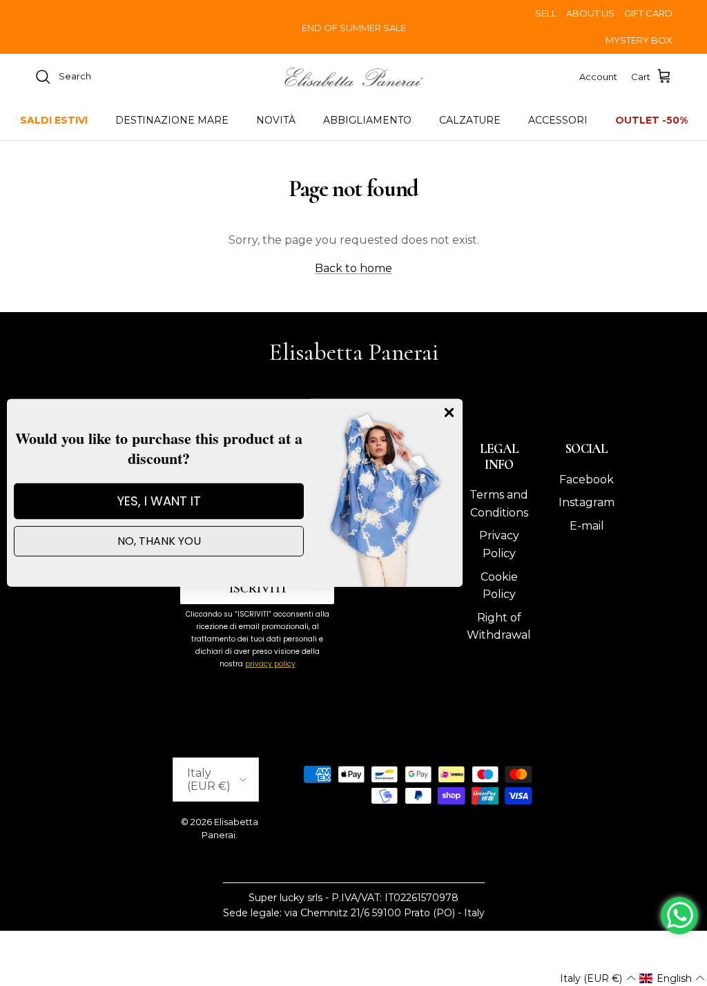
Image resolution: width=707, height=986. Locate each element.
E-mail (587, 525)
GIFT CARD (648, 13)
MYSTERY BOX (639, 40)
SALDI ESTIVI (54, 120)
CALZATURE (470, 120)
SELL (545, 13)
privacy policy (270, 664)
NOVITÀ (276, 120)
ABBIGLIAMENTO (367, 120)
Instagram (586, 502)
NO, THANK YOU (159, 541)
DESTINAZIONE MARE (172, 120)
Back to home (353, 268)
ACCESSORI (558, 120)
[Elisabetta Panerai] (353, 77)
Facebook (586, 479)
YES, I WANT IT (159, 501)
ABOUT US (590, 13)
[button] (597, 978)
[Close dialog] (449, 412)
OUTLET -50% (651, 120)
